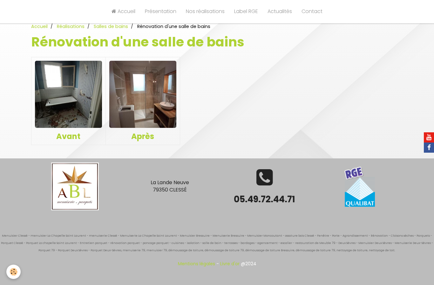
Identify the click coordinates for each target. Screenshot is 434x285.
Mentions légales (196, 264)
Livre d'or (230, 264)
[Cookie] (13, 272)
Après (142, 136)
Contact (312, 11)
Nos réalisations (205, 11)
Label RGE (246, 11)
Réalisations (71, 26)
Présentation (160, 11)
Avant (68, 136)
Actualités (280, 11)
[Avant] (68, 94)
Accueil (125, 11)
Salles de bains (111, 26)
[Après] (142, 94)
